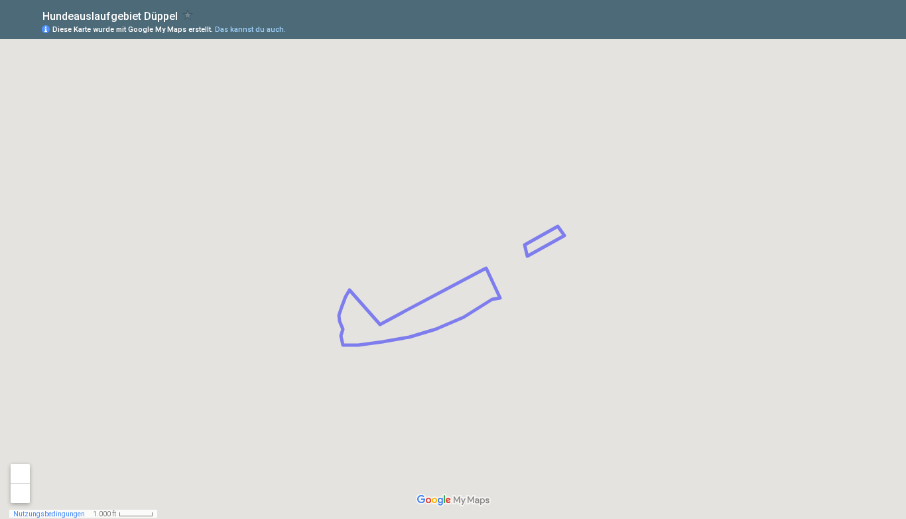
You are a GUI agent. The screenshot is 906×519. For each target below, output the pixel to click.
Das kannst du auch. (250, 29)
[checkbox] (188, 15)
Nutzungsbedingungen (49, 514)
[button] (843, 28)
